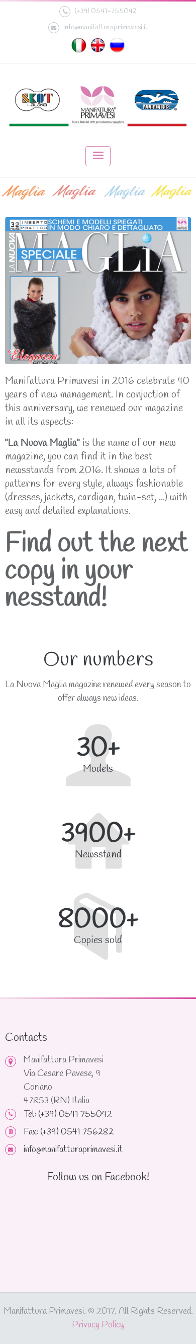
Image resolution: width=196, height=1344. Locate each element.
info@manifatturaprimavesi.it (105, 27)
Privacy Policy (98, 1325)
